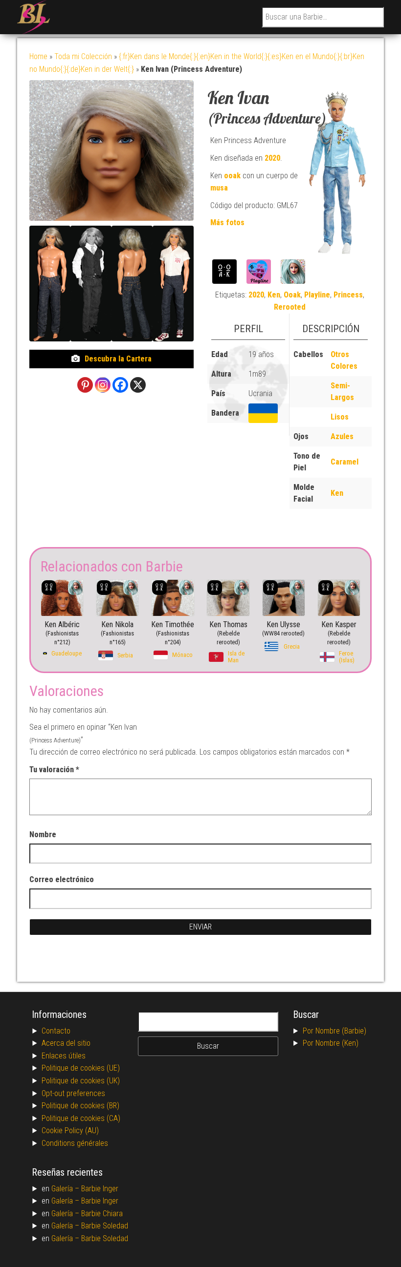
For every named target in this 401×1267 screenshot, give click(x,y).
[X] (138, 385)
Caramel (344, 461)
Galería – (66, 1188)
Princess (348, 294)
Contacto (56, 1030)
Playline (317, 294)
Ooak (292, 294)
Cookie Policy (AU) (70, 1130)
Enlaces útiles (64, 1055)
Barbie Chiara (102, 1213)
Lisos (340, 417)
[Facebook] (120, 385)
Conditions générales (75, 1143)
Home (38, 56)
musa (219, 187)
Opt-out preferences (73, 1093)
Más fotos (227, 222)
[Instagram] (103, 385)
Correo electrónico (61, 879)
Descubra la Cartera (118, 358)
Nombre (42, 834)
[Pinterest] (85, 385)
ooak (232, 175)
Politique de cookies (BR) (80, 1105)
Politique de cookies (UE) (81, 1068)
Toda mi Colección (83, 56)
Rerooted (290, 307)
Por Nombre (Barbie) (334, 1030)
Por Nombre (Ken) (330, 1043)
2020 (272, 158)
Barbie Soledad (104, 1225)
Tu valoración (54, 769)
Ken (273, 294)
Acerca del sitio (66, 1043)
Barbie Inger (99, 1188)
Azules (342, 436)
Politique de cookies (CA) (81, 1118)
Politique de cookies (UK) (81, 1080)
